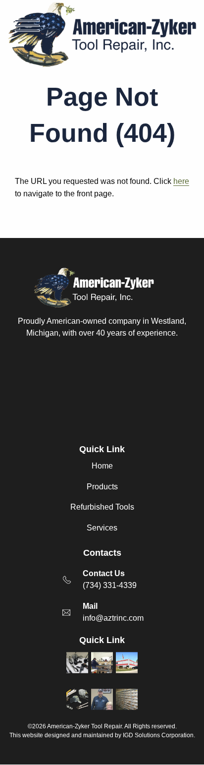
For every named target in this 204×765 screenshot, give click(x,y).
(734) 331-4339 (110, 585)
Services (102, 528)
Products (102, 486)
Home (102, 466)
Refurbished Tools (102, 507)
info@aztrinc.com (113, 618)
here (181, 181)
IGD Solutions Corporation (158, 735)
